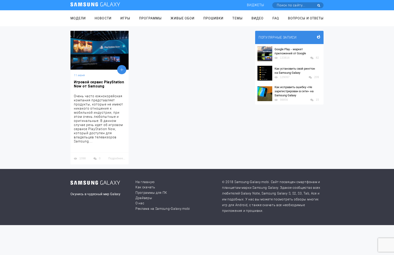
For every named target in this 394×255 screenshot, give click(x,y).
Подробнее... (116, 158)
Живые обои (182, 18)
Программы (150, 18)
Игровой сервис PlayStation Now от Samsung (99, 84)
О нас (139, 203)
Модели (78, 18)
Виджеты (255, 5)
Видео (257, 18)
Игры (125, 18)
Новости (103, 18)
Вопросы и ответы (306, 18)
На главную (145, 182)
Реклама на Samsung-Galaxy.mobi (162, 208)
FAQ (275, 18)
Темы (237, 18)
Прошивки (213, 18)
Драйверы (143, 198)
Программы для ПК (151, 192)
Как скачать (145, 187)
